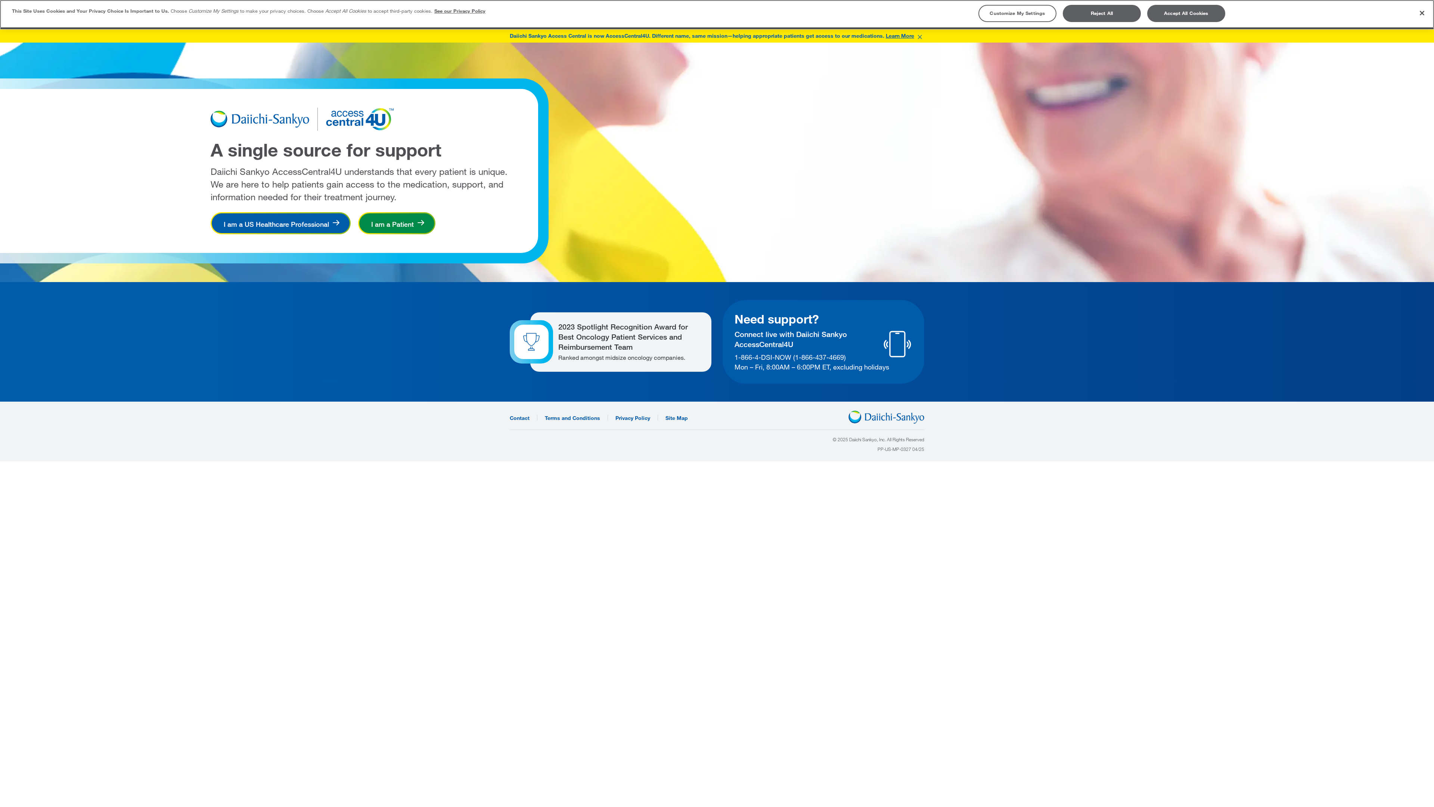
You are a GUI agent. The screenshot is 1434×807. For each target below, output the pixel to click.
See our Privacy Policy (459, 11)
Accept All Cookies (1186, 13)
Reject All (1102, 13)
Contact (520, 417)
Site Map (676, 417)
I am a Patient (392, 224)
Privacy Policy (632, 417)
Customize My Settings (1017, 13)
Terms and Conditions (572, 417)
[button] (919, 36)
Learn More (900, 36)
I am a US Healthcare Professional (276, 224)
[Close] (1422, 13)
